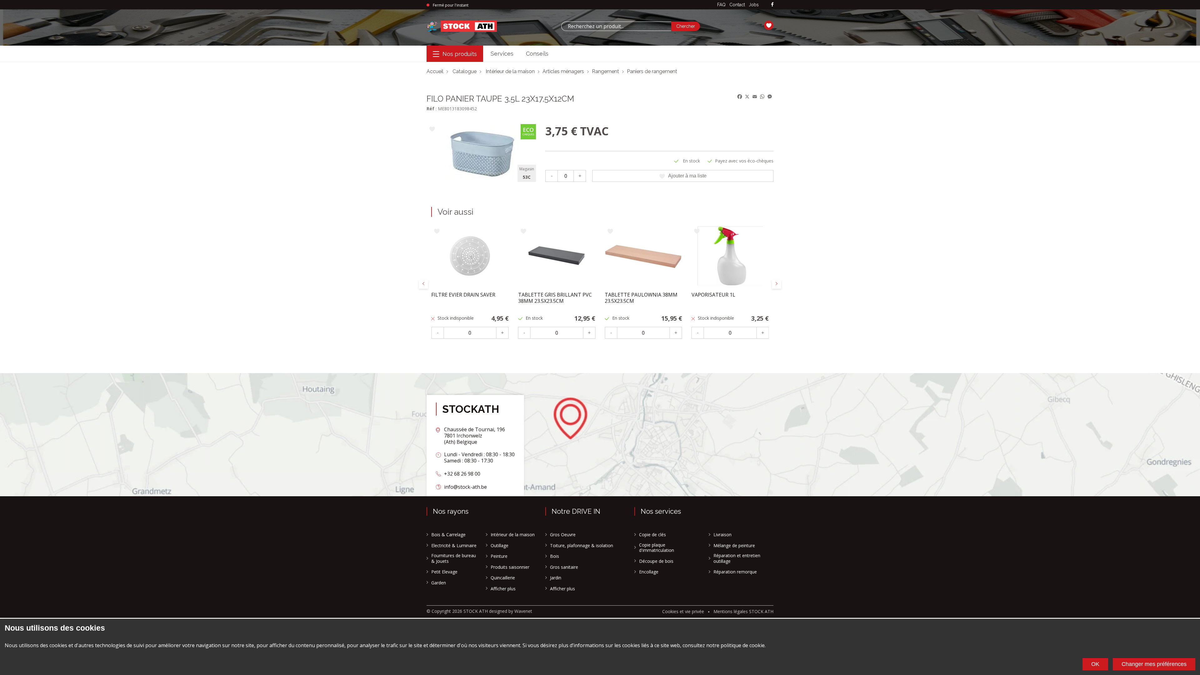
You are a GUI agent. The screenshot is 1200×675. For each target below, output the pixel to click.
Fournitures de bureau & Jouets (453, 558)
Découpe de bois (656, 561)
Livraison (722, 535)
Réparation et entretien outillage (736, 558)
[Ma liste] (768, 26)
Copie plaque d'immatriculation (656, 547)
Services (502, 53)
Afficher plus (503, 589)
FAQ (721, 4)
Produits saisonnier (510, 567)
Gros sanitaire (564, 567)
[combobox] (616, 26)
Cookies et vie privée (683, 611)
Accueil (435, 71)
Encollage (648, 572)
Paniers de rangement (652, 71)
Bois (554, 556)
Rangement (605, 71)
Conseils (537, 53)
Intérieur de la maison (510, 71)
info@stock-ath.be (465, 486)
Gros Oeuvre (563, 535)
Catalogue (464, 71)
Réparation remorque (735, 572)
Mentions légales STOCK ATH (743, 611)
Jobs (754, 4)
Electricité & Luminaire (454, 545)
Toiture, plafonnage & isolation (581, 545)
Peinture (499, 556)
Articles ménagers (563, 71)
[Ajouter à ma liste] (432, 129)
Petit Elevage (444, 572)
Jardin (555, 578)
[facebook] (772, 5)
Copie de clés (652, 535)
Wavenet (523, 611)
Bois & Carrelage (448, 535)
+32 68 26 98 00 (462, 473)
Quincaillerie (503, 578)
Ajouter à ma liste (687, 175)
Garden (438, 583)
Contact (737, 4)
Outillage (499, 545)
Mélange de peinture (734, 545)
